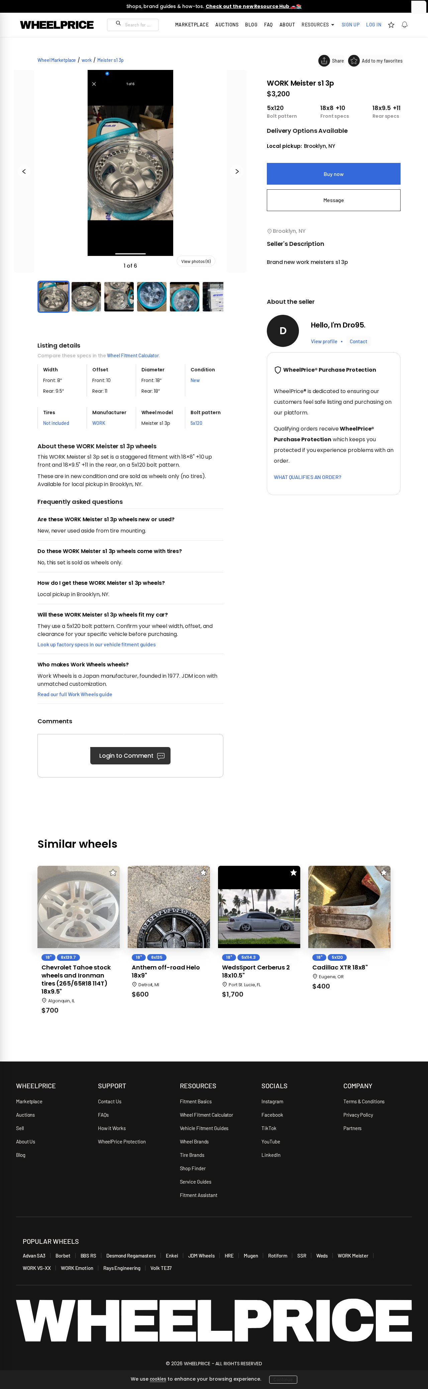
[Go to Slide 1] (53, 297)
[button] (130, 171)
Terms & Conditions (364, 1101)
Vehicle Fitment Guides (204, 1128)
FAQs (103, 1115)
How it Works (112, 1128)
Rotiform (277, 1256)
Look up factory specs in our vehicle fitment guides (96, 644)
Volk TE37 (161, 1268)
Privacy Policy (358, 1115)
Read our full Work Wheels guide (74, 694)
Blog (251, 24)
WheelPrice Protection (122, 1141)
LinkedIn (270, 1155)
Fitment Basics (196, 1101)
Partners (352, 1128)
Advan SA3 (34, 1256)
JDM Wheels (201, 1256)
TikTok (268, 1128)
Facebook (272, 1115)
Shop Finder (193, 1168)
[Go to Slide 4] (152, 297)
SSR (301, 1256)
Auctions (25, 1115)
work (87, 60)
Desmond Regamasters (131, 1256)
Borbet (63, 1256)
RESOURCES (198, 1086)
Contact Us (109, 1101)
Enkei (172, 1256)
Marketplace (29, 1101)
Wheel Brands (194, 1141)
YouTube (270, 1141)
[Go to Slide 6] (217, 297)
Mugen (251, 1256)
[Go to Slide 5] (185, 297)
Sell (20, 1128)
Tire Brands (192, 1155)
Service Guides (196, 1182)
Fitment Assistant (198, 1195)
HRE (229, 1256)
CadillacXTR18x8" (340, 967)
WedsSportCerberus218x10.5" (256, 971)
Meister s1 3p (110, 60)
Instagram (272, 1101)
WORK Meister (353, 1256)
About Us (25, 1141)
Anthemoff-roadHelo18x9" (166, 971)
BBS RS (88, 1256)
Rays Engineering (121, 1268)
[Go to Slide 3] (119, 297)
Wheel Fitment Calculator (133, 355)
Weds (322, 1256)
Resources (315, 24)
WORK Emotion (77, 1268)
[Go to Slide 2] (86, 297)
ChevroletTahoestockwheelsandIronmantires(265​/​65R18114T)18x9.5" (76, 979)
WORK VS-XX (37, 1268)
